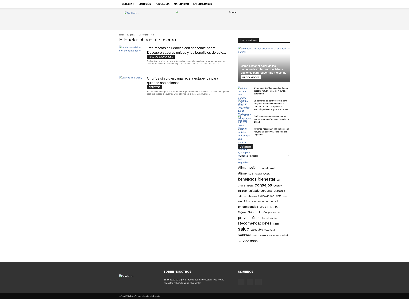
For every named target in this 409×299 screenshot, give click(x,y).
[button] (286, 4)
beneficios (247, 178)
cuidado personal (260, 190)
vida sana (250, 240)
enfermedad (270, 201)
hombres (270, 207)
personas (272, 212)
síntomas (262, 235)
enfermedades (248, 206)
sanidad (244, 235)
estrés (262, 206)
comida (250, 185)
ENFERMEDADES (202, 3)
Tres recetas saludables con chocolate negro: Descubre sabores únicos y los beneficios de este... (186, 50)
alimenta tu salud (266, 168)
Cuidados (279, 190)
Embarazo (256, 201)
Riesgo (276, 223)
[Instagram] (273, 4)
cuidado (242, 190)
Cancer (280, 179)
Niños (251, 212)
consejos (263, 184)
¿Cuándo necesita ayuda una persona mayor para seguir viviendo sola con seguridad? (271, 131)
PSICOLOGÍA (162, 3)
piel (279, 212)
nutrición (261, 212)
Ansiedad (258, 173)
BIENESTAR (127, 3)
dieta (278, 196)
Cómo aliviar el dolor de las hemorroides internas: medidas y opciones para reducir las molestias (263, 69)
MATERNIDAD (181, 3)
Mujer (277, 207)
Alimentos (245, 173)
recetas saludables (267, 218)
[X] (279, 4)
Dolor (285, 196)
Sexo (255, 235)
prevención (247, 217)
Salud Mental (269, 230)
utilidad (284, 235)
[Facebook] (268, 4)
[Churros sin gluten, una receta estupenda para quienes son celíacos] (131, 88)
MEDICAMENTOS (250, 77)
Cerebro (241, 185)
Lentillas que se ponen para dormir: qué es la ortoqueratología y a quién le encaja (271, 118)
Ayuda (266, 173)
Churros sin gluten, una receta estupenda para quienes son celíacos (182, 80)
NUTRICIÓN (145, 3)
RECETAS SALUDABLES (161, 56)
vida (239, 241)
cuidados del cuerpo (247, 196)
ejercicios (244, 201)
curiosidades (266, 195)
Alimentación (248, 167)
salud (243, 228)
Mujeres (242, 212)
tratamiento (273, 235)
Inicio (121, 34)
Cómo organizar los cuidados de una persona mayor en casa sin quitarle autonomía (271, 90)
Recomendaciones (255, 223)
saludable (257, 229)
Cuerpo (278, 185)
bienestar (266, 178)
